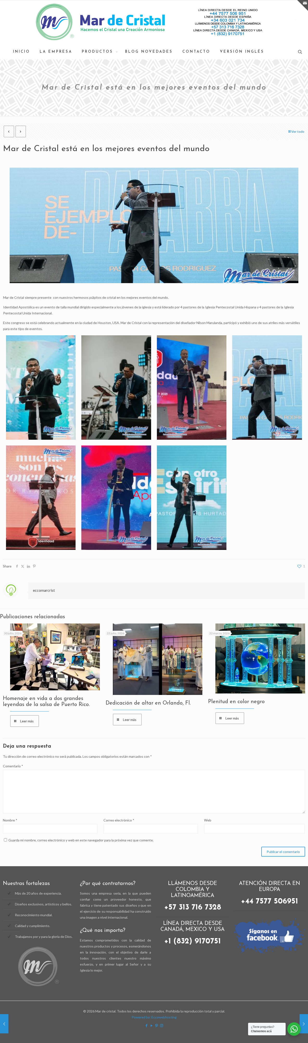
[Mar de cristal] (154, 22)
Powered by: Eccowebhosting (154, 1017)
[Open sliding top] (302, 5)
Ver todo (297, 131)
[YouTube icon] (151, 1025)
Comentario (13, 766)
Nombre (10, 820)
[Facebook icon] (146, 1025)
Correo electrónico (118, 820)
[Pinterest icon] (156, 1025)
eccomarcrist (44, 590)
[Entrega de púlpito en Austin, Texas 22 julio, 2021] (4, 1023)
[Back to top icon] (296, 1013)
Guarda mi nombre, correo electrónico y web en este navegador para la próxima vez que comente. (81, 840)
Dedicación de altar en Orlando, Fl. (148, 703)
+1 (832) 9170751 (192, 941)
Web (207, 820)
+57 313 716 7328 (192, 907)
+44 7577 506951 (269, 901)
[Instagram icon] (161, 1025)
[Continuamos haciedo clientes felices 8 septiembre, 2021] (304, 1023)
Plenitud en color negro (236, 702)
